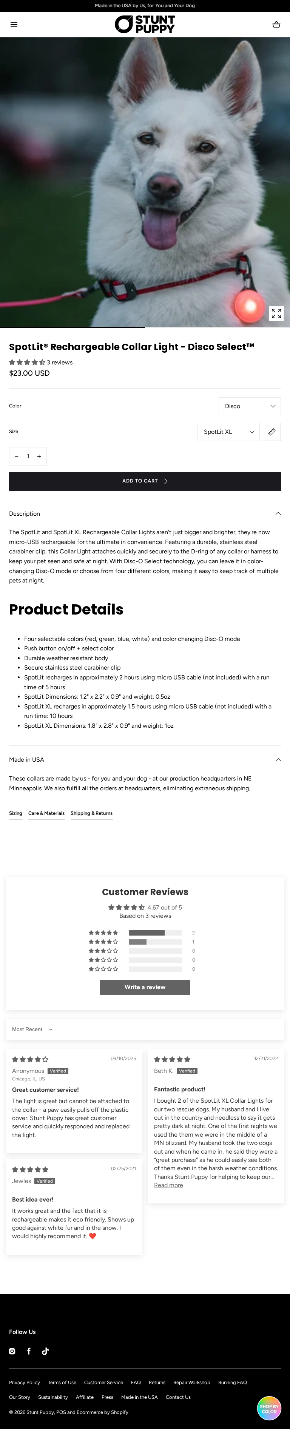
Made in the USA (139, 1397)
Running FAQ (232, 1382)
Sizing (15, 813)
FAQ (136, 1382)
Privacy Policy (24, 1382)
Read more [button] (168, 1185)
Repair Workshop (191, 1382)
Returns (157, 1382)
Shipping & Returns (92, 813)
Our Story (19, 1397)
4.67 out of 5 (165, 907)
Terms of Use (62, 1382)
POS (61, 1412)
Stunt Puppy (40, 1412)
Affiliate (85, 1397)
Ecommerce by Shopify (102, 1412)
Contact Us (178, 1397)
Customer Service (103, 1382)
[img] (30, 1059)
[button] (14, 24)
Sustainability (53, 1397)
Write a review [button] (145, 987)
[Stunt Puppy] (145, 24)
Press (107, 1397)
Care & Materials (46, 813)
